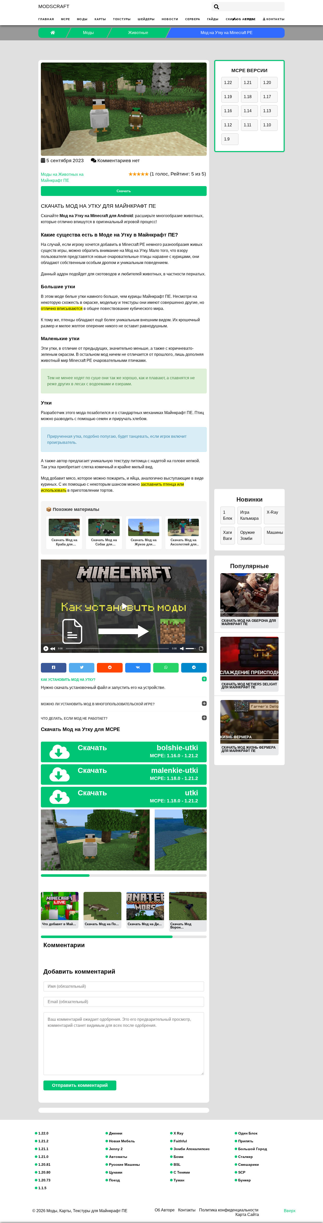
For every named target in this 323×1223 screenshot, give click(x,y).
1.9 (227, 139)
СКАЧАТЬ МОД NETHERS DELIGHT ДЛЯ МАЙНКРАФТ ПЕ (249, 685)
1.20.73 (43, 1180)
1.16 (228, 111)
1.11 (247, 125)
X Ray (178, 1133)
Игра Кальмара (249, 515)
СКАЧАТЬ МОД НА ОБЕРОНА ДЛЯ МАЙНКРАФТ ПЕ (249, 622)
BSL (177, 1164)
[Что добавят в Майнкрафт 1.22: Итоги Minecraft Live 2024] (59, 906)
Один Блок (247, 1133)
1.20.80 (43, 1172)
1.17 (267, 97)
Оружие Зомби (247, 535)
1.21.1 (42, 1149)
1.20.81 (43, 1164)
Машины (275, 532)
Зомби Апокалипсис (191, 1149)
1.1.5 (41, 1188)
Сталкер (245, 1157)
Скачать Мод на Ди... (145, 924)
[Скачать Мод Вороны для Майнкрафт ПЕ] (188, 906)
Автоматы (117, 1157)
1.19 (228, 97)
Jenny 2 (115, 1149)
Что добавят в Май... (59, 924)
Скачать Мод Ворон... (180, 925)
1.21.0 (42, 1157)
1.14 (248, 111)
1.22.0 (42, 1133)
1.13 (267, 111)
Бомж (178, 1157)
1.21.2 (42, 1141)
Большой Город (252, 1149)
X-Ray (272, 512)
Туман (178, 1180)
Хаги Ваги (227, 535)
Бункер (244, 1180)
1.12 (228, 125)
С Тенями (181, 1172)
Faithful (180, 1141)
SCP (241, 1172)
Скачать (124, 191)
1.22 (228, 82)
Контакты (275, 19)
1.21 (248, 82)
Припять (245, 1141)
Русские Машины (124, 1164)
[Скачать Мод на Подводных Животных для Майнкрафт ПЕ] (102, 906)
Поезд (114, 1180)
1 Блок (227, 515)
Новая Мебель (121, 1141)
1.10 (267, 125)
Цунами (115, 1172)
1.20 (267, 82)
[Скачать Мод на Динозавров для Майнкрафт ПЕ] (145, 906)
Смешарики (248, 1164)
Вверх (289, 1211)
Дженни (115, 1133)
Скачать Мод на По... (102, 924)
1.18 (248, 97)
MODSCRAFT (53, 6)
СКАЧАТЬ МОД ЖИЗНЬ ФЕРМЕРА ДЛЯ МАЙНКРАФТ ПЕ (249, 749)
